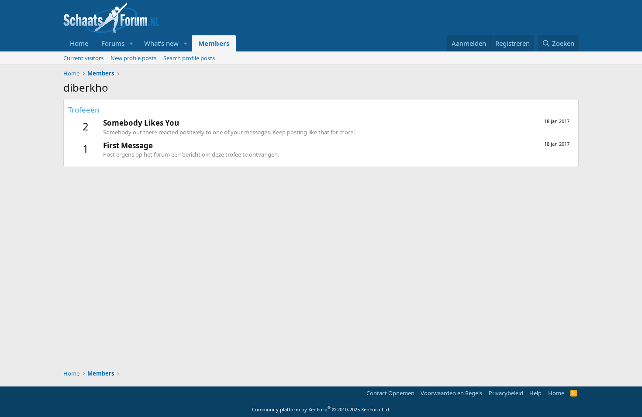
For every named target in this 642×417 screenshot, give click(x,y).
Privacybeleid (506, 393)
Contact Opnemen (390, 393)
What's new (161, 43)
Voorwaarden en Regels (451, 393)
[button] (131, 43)
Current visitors (83, 58)
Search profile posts (189, 58)
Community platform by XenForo (321, 409)
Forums (112, 43)
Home (79, 43)
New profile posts (133, 58)
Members (213, 43)
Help (535, 393)
